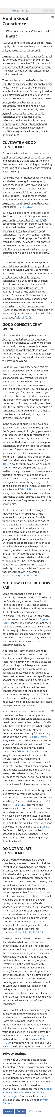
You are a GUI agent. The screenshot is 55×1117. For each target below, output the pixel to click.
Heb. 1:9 (23, 751)
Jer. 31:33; (35, 737)
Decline (20, 1111)
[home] (5, 4)
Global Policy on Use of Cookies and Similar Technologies (27, 1092)
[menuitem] (5, 4)
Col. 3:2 (39, 220)
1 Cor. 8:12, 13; (24, 932)
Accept (8, 1111)
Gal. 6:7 (45, 826)
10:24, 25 (37, 932)
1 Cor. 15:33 (19, 804)
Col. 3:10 (7, 256)
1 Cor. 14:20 (30, 575)
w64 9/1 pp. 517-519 (21, 10)
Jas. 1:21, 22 (24, 317)
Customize (35, 1111)
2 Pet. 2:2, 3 (26, 206)
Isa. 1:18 (26, 489)
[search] (51, 4)
